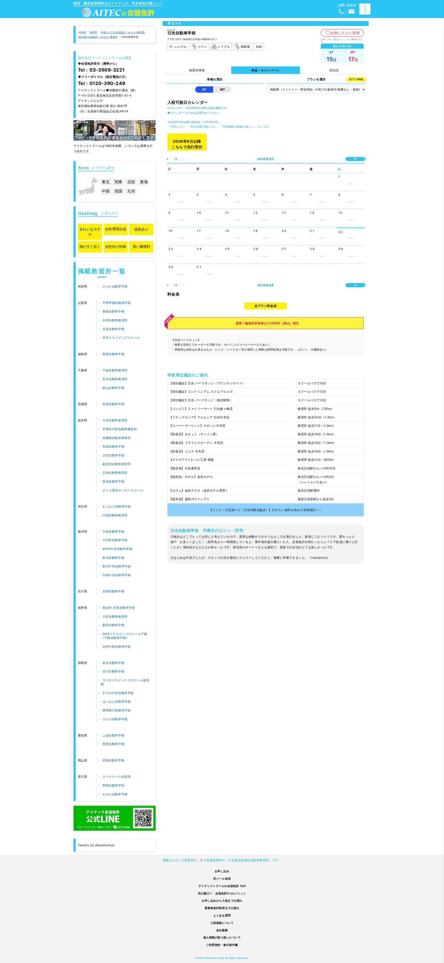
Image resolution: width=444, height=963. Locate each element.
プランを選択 (316, 79)
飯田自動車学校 (113, 625)
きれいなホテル (89, 231)
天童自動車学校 (113, 329)
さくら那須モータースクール (122, 490)
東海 (144, 182)
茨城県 (82, 404)
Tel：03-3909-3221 (101, 70)
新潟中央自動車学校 (116, 566)
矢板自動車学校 (113, 446)
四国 (118, 191)
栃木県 (82, 420)
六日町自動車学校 (114, 540)
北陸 (131, 182)
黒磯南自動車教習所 (116, 438)
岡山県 (82, 760)
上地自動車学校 (113, 735)
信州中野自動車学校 (116, 646)
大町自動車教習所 (114, 616)
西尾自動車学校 (113, 744)
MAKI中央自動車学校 (117, 549)
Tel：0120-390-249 (101, 83)
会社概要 (222, 930)
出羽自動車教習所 (114, 320)
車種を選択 (215, 79)
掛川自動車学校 (113, 671)
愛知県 (82, 735)
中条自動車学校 (113, 531)
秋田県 (82, 286)
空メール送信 (222, 878)
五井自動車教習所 (114, 379)
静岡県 (82, 663)
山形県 (82, 303)
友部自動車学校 (113, 404)
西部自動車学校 (113, 354)
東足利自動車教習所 (116, 464)
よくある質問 (222, 915)
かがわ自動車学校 (114, 794)
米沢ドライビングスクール (121, 337)
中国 (106, 191)
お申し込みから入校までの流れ (222, 900)
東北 (106, 182)
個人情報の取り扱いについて (222, 937)
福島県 (82, 354)
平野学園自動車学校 (116, 303)
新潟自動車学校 (113, 557)
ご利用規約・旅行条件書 (222, 945)
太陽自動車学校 (113, 591)
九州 (131, 191)
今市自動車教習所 (114, 420)
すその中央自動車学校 (118, 693)
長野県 (82, 607)
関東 (118, 182)
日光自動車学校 (113, 455)
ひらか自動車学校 (114, 286)
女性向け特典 (115, 246)
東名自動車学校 (113, 663)
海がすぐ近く (89, 246)
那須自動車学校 (113, 481)
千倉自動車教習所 (114, 370)
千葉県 (82, 370)
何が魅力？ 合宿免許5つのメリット (222, 893)
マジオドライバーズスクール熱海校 (125, 682)
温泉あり (141, 229)
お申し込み (222, 871)
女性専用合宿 (115, 229)
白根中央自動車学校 (116, 575)
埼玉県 (82, 506)
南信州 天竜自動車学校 (118, 607)
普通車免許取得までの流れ (222, 908)
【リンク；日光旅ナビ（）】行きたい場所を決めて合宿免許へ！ (265, 510)
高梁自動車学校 (113, 760)
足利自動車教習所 (114, 472)
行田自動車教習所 (114, 515)
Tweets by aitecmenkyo (96, 845)
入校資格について (222, 923)
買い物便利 (141, 246)
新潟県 (82, 531)
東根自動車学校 (113, 311)
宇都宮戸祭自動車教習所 (119, 429)
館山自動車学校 (113, 388)
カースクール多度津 (116, 776)
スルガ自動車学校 (114, 719)
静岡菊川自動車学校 (116, 710)
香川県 (82, 776)
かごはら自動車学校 (116, 506)
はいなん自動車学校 (116, 701)
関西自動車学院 (113, 785)
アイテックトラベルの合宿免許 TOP (222, 886)
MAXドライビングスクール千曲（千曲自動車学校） (124, 636)
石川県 (82, 591)
